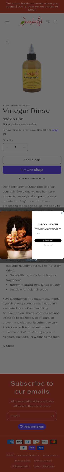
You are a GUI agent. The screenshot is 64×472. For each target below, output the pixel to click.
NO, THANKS (48, 245)
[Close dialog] (62, 213)
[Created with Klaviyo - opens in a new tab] (32, 260)
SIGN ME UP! (48, 240)
